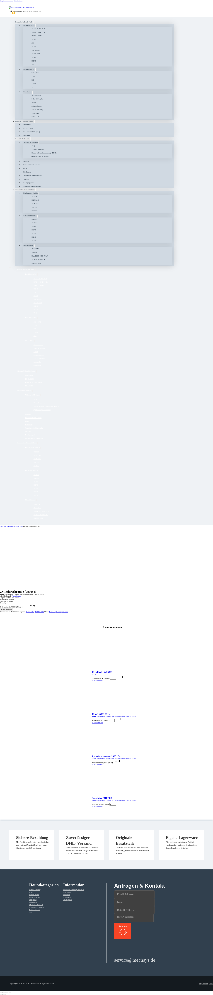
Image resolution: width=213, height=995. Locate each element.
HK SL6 (34, 223)
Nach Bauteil (27, 92)
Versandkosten (16, 596)
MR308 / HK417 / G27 (38, 32)
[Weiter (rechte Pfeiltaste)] (4, 994)
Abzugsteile (35, 113)
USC (33, 64)
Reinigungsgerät (28, 183)
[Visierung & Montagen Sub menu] (40, 395)
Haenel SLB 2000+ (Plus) (31, 132)
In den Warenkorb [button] (97, 680)
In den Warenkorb (6, 609)
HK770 (33, 230)
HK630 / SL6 (35, 54)
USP (32, 87)
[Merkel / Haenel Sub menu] (34, 245)
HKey (33, 146)
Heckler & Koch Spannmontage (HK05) (43, 153)
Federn (33, 102)
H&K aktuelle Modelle (30, 193)
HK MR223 (35, 204)
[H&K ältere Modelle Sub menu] (37, 216)
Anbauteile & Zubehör (22, 139)
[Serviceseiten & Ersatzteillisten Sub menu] (35, 189)
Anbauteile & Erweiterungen (32, 186)
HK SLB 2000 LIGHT (38, 259)
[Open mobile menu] (10, 267)
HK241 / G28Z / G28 (38, 29)
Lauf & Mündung (37, 110)
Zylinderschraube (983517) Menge (102, 762)
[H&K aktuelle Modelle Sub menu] (40, 448)
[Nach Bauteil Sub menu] (32, 92)
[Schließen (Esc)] (10, 992)
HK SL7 (34, 219)
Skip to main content (6, 1)
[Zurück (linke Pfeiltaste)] (1, 994)
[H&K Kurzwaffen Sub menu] (35, 69)
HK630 (33, 233)
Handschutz (27, 172)
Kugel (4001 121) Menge (100, 720)
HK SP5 (34, 211)
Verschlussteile (36, 95)
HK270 (33, 61)
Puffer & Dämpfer (37, 99)
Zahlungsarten (67, 900)
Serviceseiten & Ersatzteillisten (25, 190)
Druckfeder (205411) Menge (100, 678)
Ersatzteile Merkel (9, 526)
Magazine (26, 161)
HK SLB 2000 (28, 128)
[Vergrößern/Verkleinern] (1, 992)
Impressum (203, 984)
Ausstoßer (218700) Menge (100, 804)
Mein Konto (67, 892)
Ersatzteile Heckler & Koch (23, 22)
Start (1, 526)
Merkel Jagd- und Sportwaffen (58, 612)
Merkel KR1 (27, 135)
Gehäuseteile (35, 117)
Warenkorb (66, 895)
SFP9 (33, 76)
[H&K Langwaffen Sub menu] (35, 25)
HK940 (33, 46)
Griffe (25, 168)
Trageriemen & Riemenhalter (32, 175)
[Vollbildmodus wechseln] (4, 992)
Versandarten (67, 897)
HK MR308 (35, 200)
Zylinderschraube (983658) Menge (10, 607)
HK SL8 (34, 207)
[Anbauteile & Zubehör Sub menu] (30, 139)
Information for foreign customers (73, 890)
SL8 (32, 43)
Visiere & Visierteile (37, 149)
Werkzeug (26, 179)
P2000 (33, 83)
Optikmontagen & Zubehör (39, 156)
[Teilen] (7, 992)
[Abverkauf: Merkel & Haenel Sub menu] (34, 121)
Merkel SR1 (27, 125)
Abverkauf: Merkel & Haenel (24, 121)
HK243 (33, 39)
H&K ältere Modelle (29, 215)
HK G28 (34, 196)
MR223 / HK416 (36, 36)
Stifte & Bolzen (36, 106)
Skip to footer (18, 1)
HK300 (33, 57)
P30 (32, 80)
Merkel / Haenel (28, 245)
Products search (17, 11)
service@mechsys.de (134, 960)
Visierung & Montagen (30, 142)
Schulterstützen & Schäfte (31, 165)
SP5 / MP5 (35, 73)
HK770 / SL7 (35, 50)
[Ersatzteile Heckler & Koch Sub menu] (33, 22)
